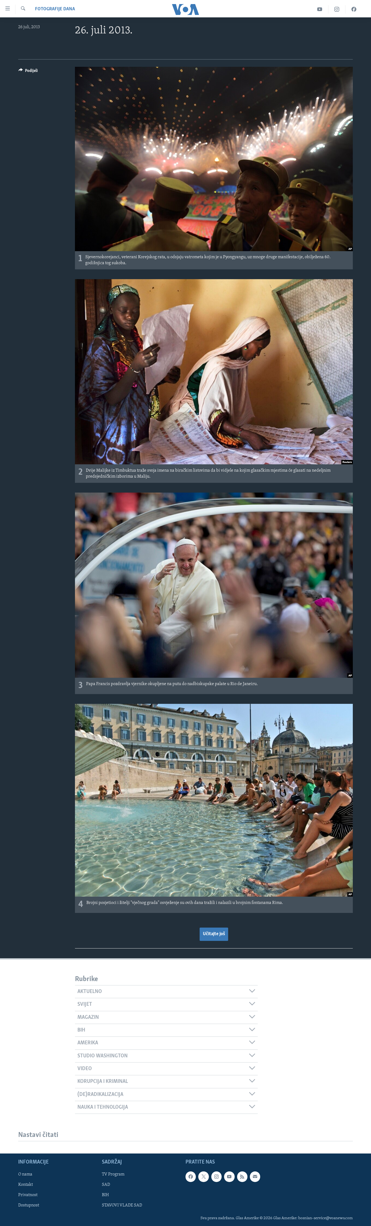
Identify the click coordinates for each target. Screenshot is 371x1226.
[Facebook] (353, 9)
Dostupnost (28, 1205)
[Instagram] (336, 9)
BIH (105, 1195)
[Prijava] (255, 1177)
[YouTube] (319, 9)
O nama (25, 1175)
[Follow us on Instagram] (216, 1177)
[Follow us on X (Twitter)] (203, 1177)
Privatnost (27, 1195)
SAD (106, 1185)
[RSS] (242, 1177)
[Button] (28, 72)
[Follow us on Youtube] (229, 1177)
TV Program (113, 1175)
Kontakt (25, 1185)
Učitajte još (214, 934)
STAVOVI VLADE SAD (122, 1205)
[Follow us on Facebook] (191, 1177)
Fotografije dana (55, 9)
